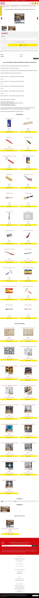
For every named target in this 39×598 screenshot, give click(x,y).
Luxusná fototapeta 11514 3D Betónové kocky (28, 442)
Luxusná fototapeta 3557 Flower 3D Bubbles (28, 461)
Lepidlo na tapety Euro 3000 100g (28, 155)
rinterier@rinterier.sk (17, 0)
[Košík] (35, 3)
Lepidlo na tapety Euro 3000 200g (28, 267)
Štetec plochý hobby (28, 193)
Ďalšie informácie (3, 596)
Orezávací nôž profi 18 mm (28, 137)
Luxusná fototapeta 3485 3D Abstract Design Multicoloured (28, 386)
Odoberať (34, 545)
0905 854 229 (24, 0)
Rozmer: (3, 36)
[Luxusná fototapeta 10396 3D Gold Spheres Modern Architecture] (19, 18)
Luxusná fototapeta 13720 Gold (9, 327)
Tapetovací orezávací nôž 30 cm (9, 249)
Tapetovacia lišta (9, 137)
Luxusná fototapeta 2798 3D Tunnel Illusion (9, 480)
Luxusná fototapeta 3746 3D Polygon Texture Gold (9, 365)
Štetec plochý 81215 (9, 211)
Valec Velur (28, 118)
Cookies (19, 590)
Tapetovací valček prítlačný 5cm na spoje (9, 155)
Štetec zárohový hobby (9, 304)
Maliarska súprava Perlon (9, 118)
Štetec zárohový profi (28, 304)
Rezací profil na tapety (28, 249)
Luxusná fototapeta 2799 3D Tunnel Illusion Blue (9, 461)
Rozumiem (35, 595)
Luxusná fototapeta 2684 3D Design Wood (28, 404)
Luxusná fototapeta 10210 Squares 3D (9, 346)
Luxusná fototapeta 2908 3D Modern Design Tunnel (9, 442)
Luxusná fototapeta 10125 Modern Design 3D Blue (9, 424)
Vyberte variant (28, 131)
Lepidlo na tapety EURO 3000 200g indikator (9, 286)
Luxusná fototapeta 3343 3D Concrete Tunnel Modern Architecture (9, 405)
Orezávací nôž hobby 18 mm (28, 230)
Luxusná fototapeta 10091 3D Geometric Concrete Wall (28, 366)
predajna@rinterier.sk (19, 580)
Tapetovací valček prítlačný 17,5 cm (9, 267)
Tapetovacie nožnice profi (28, 174)
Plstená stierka (28, 211)
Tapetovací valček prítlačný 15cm (28, 286)
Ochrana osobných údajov (19, 588)
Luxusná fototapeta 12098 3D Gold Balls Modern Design (9, 386)
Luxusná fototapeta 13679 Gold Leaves (28, 327)
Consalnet (21, 54)
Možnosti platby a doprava (19, 585)
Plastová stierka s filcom (9, 230)
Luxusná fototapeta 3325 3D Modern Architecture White (28, 347)
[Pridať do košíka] (9, 132)
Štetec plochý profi (9, 193)
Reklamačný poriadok (19, 591)
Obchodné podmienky (19, 587)
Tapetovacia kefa (9, 174)
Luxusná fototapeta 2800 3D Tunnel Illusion (28, 424)
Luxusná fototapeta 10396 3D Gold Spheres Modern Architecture (10, 529)
